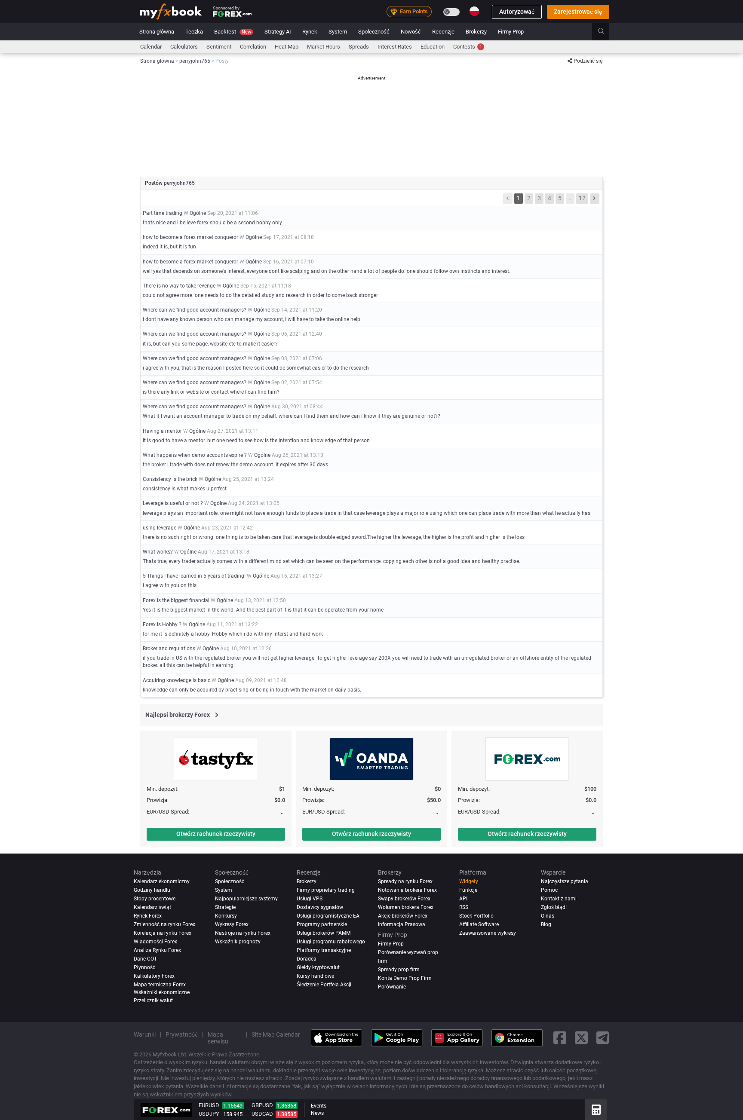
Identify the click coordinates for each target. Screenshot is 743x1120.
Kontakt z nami (559, 899)
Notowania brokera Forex (407, 890)
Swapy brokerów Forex (404, 899)
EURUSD (209, 1105)
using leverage (159, 528)
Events (318, 1106)
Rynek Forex (148, 916)
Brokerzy (476, 31)
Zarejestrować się (578, 11)
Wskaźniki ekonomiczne (162, 992)
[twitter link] (581, 1038)
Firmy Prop (511, 31)
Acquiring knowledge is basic (176, 680)
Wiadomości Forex (155, 942)
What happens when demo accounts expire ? (195, 455)
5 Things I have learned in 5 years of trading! (194, 576)
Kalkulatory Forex (154, 976)
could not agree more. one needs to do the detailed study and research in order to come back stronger (260, 295)
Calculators (184, 46)
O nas (547, 916)
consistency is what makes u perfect (185, 489)
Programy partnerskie (322, 924)
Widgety (468, 881)
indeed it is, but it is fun (169, 247)
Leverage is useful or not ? (173, 503)
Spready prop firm (399, 970)
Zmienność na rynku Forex (164, 924)
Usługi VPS (309, 899)
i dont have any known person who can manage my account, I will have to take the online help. (252, 319)
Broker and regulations (169, 649)
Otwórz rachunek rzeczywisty (215, 833)
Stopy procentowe (154, 899)
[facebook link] (559, 1038)
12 (582, 198)
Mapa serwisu (218, 1038)
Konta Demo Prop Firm (405, 978)
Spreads (359, 46)
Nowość (411, 31)
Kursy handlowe (315, 976)
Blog (546, 924)
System (338, 31)
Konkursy (226, 916)
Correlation (253, 46)
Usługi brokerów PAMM (323, 933)
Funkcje (468, 890)
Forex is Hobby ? (162, 624)
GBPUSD (262, 1105)
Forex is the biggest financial (176, 600)
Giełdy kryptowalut (318, 967)
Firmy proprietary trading (326, 890)
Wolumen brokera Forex (405, 907)
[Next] (594, 198)
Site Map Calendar (276, 1034)
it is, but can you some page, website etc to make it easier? (210, 344)
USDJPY (209, 1114)
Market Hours (323, 46)
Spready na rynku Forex (405, 881)
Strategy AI (277, 31)
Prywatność (182, 1034)
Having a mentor (162, 431)
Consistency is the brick (170, 479)
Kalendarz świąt (152, 907)
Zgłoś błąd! (554, 907)
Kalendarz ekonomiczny (162, 881)
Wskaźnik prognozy (238, 942)
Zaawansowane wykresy (487, 933)
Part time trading (162, 213)
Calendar (151, 46)
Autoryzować (516, 11)
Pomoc (549, 890)
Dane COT (145, 959)
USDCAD (262, 1114)
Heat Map (286, 46)
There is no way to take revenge (179, 286)
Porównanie (392, 987)
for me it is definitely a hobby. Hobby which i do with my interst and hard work (233, 634)
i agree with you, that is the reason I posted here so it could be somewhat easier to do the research (256, 368)
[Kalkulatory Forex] (596, 1109)
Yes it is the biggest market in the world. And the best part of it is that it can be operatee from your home (263, 610)
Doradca (306, 959)
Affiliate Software (479, 924)
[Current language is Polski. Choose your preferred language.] (474, 11)
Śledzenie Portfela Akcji (324, 985)
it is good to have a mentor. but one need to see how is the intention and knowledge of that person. (257, 441)
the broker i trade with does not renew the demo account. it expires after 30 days (235, 465)
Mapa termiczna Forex (160, 985)
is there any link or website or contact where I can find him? (211, 392)
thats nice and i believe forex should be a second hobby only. (213, 223)
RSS (463, 907)
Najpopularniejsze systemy (246, 899)
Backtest (232, 31)
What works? (158, 552)
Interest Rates (395, 46)
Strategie (225, 907)
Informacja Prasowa (401, 924)
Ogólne (198, 213)
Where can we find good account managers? (194, 310)
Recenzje (443, 31)
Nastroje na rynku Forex (242, 933)
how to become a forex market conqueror (190, 237)
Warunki (145, 1034)
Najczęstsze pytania (564, 881)
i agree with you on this (169, 585)
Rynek (309, 31)
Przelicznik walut (153, 1001)
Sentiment (218, 46)
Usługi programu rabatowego (331, 942)
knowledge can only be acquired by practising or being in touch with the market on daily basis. (252, 690)
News (317, 1113)
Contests (467, 46)
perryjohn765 (179, 183)
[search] (606, 32)
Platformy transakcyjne (324, 950)
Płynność (144, 967)
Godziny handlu (152, 890)
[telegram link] (602, 1038)
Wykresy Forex (232, 924)
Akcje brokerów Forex (402, 916)
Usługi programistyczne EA (328, 916)
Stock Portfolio (476, 916)
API (463, 899)
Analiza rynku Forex (157, 950)
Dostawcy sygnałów (320, 907)
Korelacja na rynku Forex (162, 933)
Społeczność (374, 31)
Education (433, 46)
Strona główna (156, 31)
